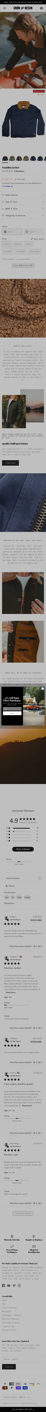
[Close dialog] (43, 688)
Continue (12, 713)
